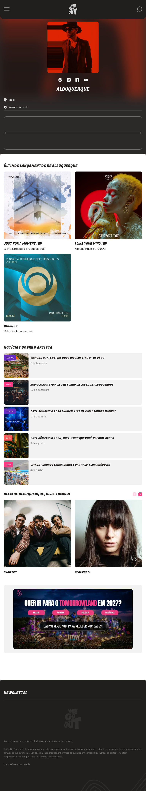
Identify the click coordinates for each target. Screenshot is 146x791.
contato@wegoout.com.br (17, 764)
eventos (121, 749)
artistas (79, 749)
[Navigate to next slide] (140, 494)
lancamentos (90, 749)
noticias (56, 749)
